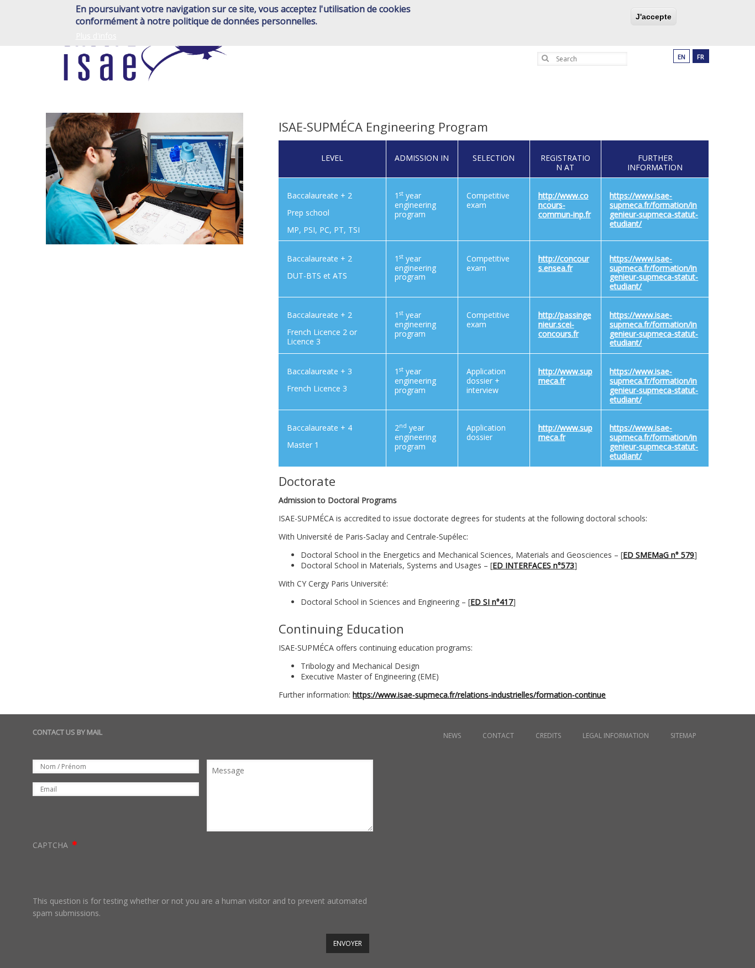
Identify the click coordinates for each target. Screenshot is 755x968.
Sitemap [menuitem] (683, 735)
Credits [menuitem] (548, 735)
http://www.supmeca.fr (565, 376)
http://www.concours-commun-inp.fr (564, 204)
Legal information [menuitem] (616, 735)
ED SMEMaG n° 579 (658, 555)
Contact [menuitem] (498, 735)
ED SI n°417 (491, 602)
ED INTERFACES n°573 (533, 565)
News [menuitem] (452, 735)
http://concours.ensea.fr (563, 263)
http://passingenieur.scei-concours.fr (564, 324)
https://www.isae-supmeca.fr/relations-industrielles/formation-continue (479, 694)
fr (700, 57)
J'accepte (654, 16)
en (681, 57)
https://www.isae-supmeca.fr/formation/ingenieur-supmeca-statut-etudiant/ (654, 209)
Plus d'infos (96, 36)
